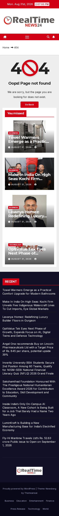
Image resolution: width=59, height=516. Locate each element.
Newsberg (51, 488)
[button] (48, 37)
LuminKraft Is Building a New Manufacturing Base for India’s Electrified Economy (28, 426)
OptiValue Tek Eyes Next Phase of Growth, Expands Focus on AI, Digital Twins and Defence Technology (26, 332)
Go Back (29, 104)
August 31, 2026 (21, 147)
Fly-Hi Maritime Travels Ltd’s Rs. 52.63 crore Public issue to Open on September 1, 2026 (29, 441)
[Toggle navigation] (27, 37)
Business (13, 133)
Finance (50, 500)
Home (5, 47)
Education (22, 500)
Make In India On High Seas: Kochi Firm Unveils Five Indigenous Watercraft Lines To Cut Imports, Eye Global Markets (28, 305)
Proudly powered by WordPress (19, 488)
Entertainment (36, 500)
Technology (15, 245)
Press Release (18, 508)
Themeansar (30, 493)
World (46, 508)
